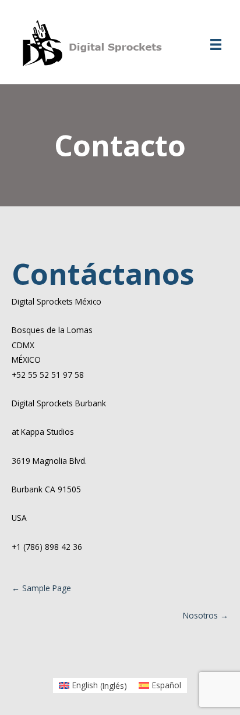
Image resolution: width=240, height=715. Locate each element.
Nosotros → (205, 615)
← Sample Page (41, 588)
